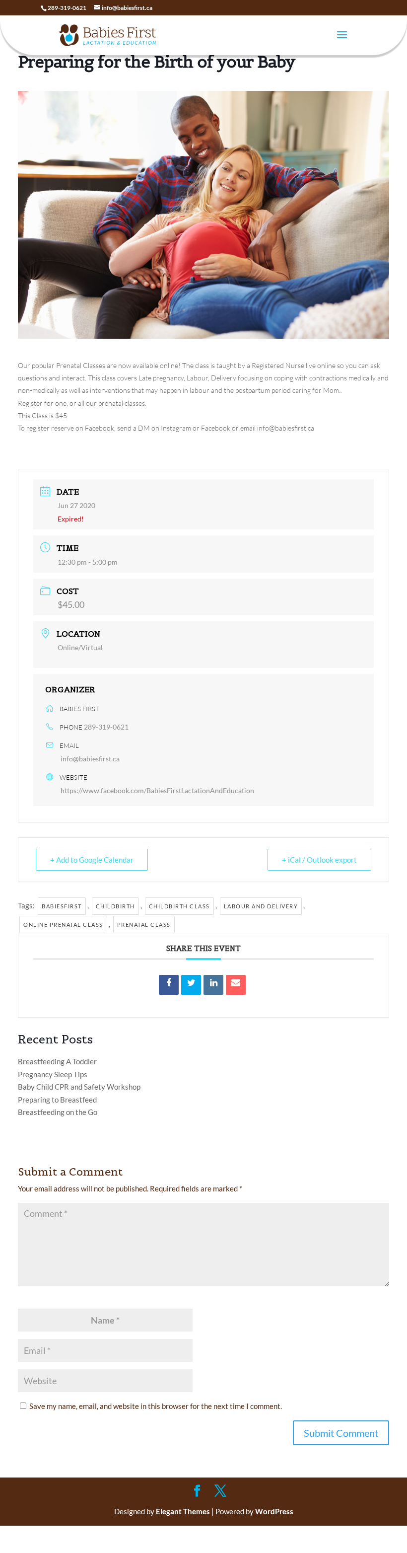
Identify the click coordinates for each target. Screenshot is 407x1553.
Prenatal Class (144, 924)
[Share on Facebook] (169, 985)
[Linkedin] (213, 985)
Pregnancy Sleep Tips (52, 1074)
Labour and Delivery (261, 906)
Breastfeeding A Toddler (57, 1061)
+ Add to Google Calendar (92, 859)
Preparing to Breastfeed (57, 1099)
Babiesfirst (62, 906)
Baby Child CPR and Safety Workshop (79, 1086)
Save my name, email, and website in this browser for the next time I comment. (155, 1406)
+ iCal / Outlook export (319, 859)
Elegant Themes (183, 1511)
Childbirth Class (179, 906)
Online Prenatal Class (63, 924)
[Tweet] (191, 985)
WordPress (274, 1511)
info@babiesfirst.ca (90, 758)
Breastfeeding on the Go (57, 1112)
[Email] (236, 985)
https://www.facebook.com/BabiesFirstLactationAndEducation (157, 790)
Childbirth (115, 906)
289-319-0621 (106, 727)
